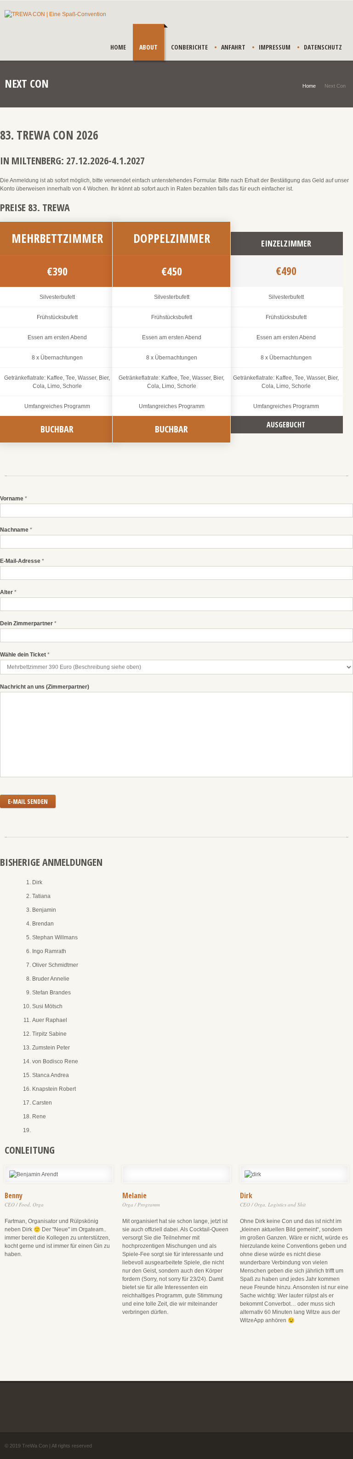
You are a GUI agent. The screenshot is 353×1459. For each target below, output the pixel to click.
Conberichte (189, 47)
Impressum (274, 47)
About (148, 47)
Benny (14, 1195)
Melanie (134, 1195)
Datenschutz (323, 47)
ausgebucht (286, 425)
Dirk (246, 1195)
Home (118, 47)
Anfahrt (233, 47)
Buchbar (171, 429)
